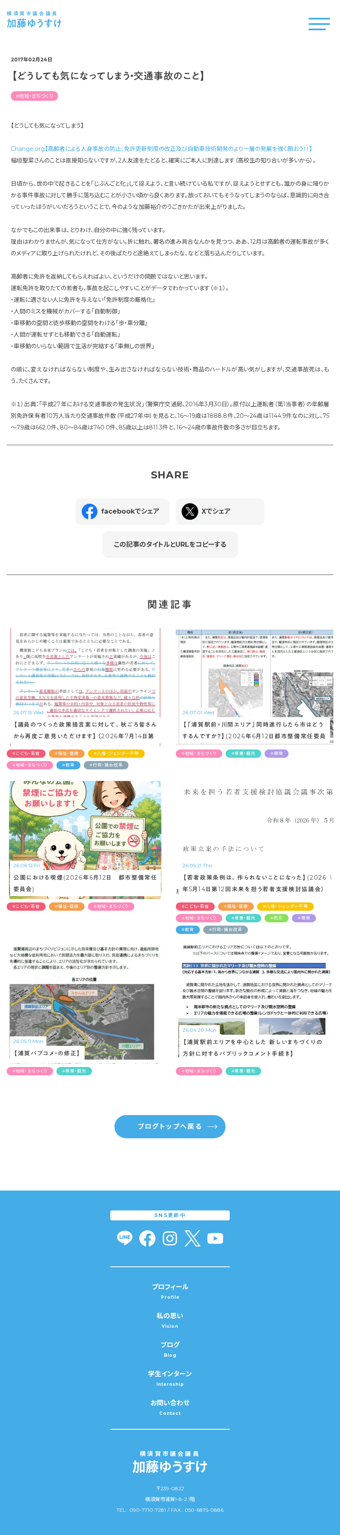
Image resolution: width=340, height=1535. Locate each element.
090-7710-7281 (147, 1510)
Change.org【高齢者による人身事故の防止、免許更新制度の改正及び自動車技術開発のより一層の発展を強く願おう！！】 (161, 149)
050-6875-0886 (204, 1510)
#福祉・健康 (67, 753)
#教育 (68, 765)
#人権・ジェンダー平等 (116, 753)
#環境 (276, 753)
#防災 (276, 918)
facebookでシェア (130, 511)
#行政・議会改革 (106, 765)
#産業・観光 (243, 753)
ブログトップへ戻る (170, 1126)
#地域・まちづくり (34, 96)
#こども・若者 (26, 753)
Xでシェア (216, 511)
